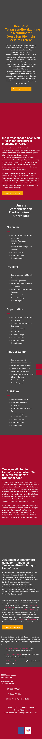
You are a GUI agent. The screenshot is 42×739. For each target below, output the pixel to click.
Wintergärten (32, 619)
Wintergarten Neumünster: (15, 661)
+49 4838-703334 (27, 610)
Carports (20, 619)
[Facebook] (21, 730)
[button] (21, 14)
